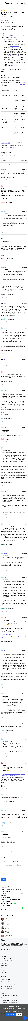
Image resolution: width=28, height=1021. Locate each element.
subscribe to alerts (5, 143)
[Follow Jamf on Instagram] (10, 949)
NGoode (5, 372)
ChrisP (4, 169)
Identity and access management (9, 995)
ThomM (7, 927)
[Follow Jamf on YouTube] (7, 949)
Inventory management (6, 988)
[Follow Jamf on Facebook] (13, 949)
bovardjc (5, 794)
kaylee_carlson (6, 20)
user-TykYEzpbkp (7, 186)
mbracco (5, 328)
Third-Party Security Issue (7, 903)
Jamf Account (4, 972)
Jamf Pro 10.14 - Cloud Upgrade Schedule (11, 899)
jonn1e (4, 359)
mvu (6, 918)
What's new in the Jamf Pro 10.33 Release (11, 889)
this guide (22, 84)
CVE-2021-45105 (14, 65)
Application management (7, 986)
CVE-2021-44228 (14, 46)
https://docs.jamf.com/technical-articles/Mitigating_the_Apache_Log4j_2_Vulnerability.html (14, 636)
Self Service (4, 993)
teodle (4, 577)
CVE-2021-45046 (14, 55)
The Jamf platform (5, 979)
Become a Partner (5, 967)
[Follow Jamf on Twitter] (1, 949)
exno (4, 238)
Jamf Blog (3, 963)
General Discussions (6, 7)
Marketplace (4, 965)
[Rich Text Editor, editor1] (14, 870)
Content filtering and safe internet (9, 1002)
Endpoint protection (5, 997)
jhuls (4, 650)
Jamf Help (3, 956)
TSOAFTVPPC (6, 427)
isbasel (4, 211)
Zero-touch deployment (6, 981)
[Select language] (17, 3)
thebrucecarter (8, 935)
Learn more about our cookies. (16, 1011)
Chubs (6, 922)
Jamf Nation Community (6, 960)
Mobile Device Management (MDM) (9, 984)
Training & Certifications (6, 958)
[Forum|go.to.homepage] (8, 3)
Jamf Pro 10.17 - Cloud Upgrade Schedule (11, 908)
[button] (3, 3)
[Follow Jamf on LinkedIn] (4, 949)
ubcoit (4, 617)
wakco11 (5, 303)
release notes (13, 147)
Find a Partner (4, 970)
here (24, 69)
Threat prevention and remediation (9, 1000)
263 (4, 723)
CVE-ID (11, 35)
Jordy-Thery (8, 931)
